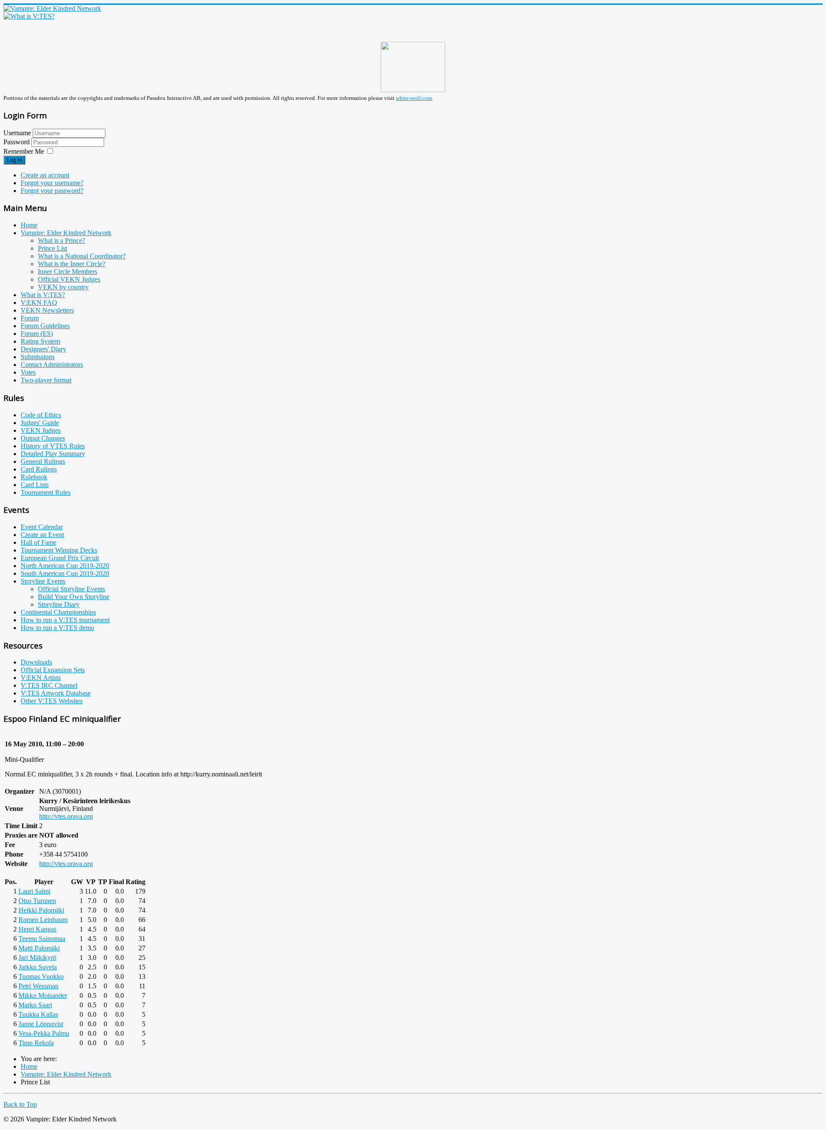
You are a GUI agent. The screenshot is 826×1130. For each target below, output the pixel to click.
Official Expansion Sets (53, 670)
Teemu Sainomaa (41, 938)
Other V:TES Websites (52, 701)
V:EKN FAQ (39, 302)
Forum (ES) (37, 333)
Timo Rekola (36, 1042)
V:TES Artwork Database (56, 693)
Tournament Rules (46, 492)
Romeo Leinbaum (43, 919)
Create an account (45, 175)
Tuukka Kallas (38, 1014)
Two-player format (46, 380)
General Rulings (43, 461)
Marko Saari (35, 1005)
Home (29, 225)
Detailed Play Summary (53, 453)
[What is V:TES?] (29, 16)
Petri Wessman (38, 986)
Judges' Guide (40, 422)
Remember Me (23, 151)
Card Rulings (39, 469)
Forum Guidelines (45, 325)
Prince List (52, 248)
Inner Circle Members (67, 271)
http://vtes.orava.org (66, 816)
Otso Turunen (37, 900)
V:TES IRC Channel (49, 685)
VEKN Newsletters (47, 310)
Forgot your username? (52, 182)
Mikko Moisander (42, 995)
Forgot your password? (52, 190)
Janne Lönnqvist (40, 1024)
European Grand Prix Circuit (60, 558)
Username (17, 133)
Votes (28, 372)
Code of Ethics (41, 415)
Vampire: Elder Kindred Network (66, 232)
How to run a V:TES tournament (65, 620)
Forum (30, 318)
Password (17, 142)
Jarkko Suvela (37, 967)
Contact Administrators (52, 364)
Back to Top (20, 1104)
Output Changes (43, 438)
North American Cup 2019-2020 (65, 565)
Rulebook (34, 477)
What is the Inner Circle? (71, 263)
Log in (14, 160)
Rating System (40, 341)
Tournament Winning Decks (59, 550)
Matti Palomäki (39, 948)
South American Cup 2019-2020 (65, 573)
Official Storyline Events (71, 589)
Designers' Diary (43, 349)
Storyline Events (43, 581)
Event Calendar (42, 527)
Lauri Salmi (34, 891)
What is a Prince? (61, 240)
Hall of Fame (38, 542)
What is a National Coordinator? (82, 256)
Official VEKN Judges (69, 279)
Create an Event (42, 534)
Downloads (36, 662)
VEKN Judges (41, 430)
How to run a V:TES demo (57, 627)
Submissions (38, 356)
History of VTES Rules (53, 446)
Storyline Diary (59, 604)
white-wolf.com (414, 98)
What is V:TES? (43, 294)
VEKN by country (63, 287)
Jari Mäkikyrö (37, 957)
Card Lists (35, 484)
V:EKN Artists (41, 677)
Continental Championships (58, 612)
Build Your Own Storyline (73, 596)
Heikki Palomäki (41, 910)
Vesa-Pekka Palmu (43, 1033)
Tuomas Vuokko (41, 976)
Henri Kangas (37, 929)
